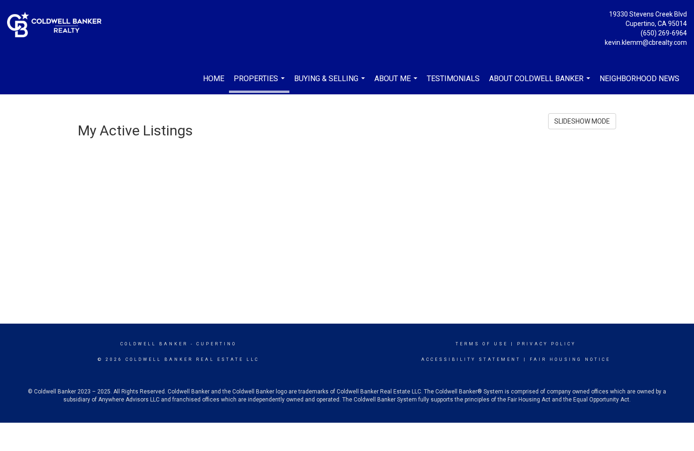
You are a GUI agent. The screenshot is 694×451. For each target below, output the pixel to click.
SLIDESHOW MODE (582, 121)
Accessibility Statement (471, 359)
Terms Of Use (482, 344)
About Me (397, 83)
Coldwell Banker (154, 344)
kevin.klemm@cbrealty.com (646, 42)
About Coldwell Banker (540, 83)
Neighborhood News (639, 78)
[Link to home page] (56, 25)
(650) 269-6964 (664, 33)
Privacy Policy (546, 344)
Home (213, 78)
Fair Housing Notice (570, 359)
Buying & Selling (330, 83)
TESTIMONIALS (453, 78)
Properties (260, 83)
